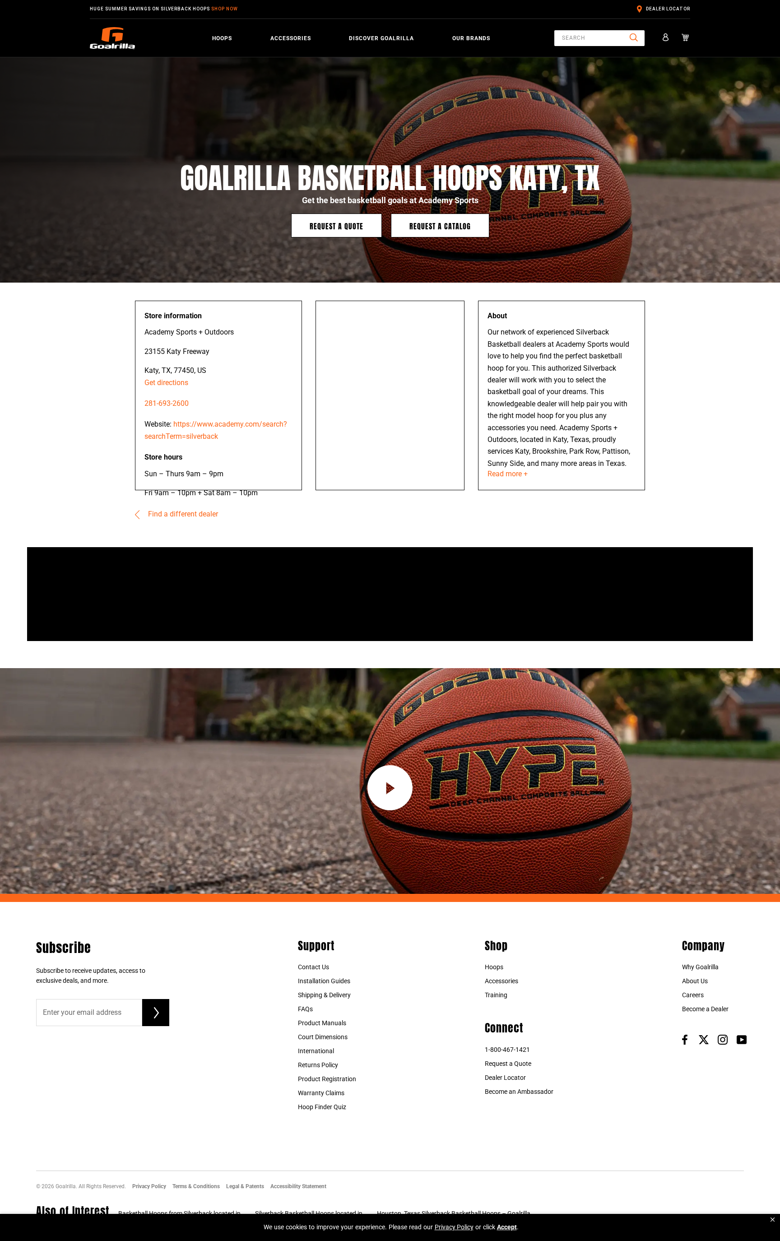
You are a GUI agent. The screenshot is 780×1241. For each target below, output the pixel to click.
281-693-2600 (166, 403)
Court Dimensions (323, 1037)
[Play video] (390, 787)
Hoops (222, 38)
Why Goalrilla (700, 967)
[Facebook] (685, 1039)
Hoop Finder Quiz (322, 1107)
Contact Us (313, 967)
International (316, 1051)
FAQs (305, 1009)
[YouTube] (742, 1039)
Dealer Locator (668, 8)
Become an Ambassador (519, 1091)
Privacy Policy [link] (454, 1227)
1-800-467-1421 (507, 1049)
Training (496, 995)
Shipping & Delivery (324, 995)
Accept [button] (507, 1227)
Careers (693, 995)
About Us (695, 981)
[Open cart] (685, 38)
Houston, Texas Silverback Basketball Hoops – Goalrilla (453, 1213)
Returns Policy (318, 1065)
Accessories (290, 38)
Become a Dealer (705, 1009)
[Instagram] (723, 1039)
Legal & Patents (245, 1186)
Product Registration (327, 1079)
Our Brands (471, 38)
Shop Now (224, 8)
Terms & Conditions (196, 1186)
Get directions (166, 382)
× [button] (772, 1219)
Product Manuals (322, 1023)
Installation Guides (324, 981)
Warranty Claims (321, 1093)
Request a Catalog (440, 225)
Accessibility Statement (298, 1186)
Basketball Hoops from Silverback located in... (182, 1213)
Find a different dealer (182, 514)
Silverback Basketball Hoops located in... (311, 1213)
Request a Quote (336, 225)
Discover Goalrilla (381, 38)
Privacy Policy (149, 1186)
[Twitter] (704, 1039)
